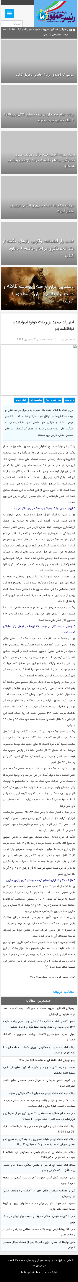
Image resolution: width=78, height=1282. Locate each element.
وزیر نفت (69, 400)
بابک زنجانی (20, 400)
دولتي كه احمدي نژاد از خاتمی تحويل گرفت (44, 74)
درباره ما (41, 1272)
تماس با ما (27, 1272)
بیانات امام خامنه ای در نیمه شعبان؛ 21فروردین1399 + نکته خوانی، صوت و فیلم (39, 117)
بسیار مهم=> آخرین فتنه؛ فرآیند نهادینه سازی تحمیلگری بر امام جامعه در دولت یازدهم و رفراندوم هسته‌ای (41, 160)
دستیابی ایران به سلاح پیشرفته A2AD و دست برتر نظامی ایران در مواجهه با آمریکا (38, 294)
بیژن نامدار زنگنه (53, 400)
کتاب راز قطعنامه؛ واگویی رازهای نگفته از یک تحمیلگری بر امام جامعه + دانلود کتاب (38, 248)
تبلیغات (52, 1272)
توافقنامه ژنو (36, 400)
